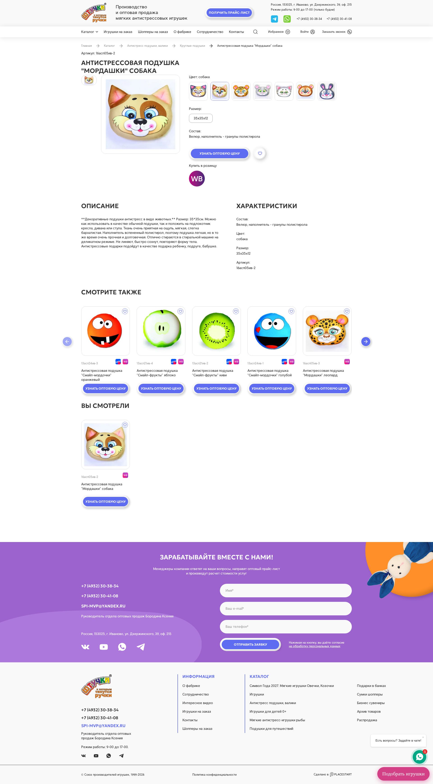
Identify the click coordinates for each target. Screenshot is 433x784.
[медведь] (305, 91)
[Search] (255, 32)
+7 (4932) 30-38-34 (309, 19)
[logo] (93, 12)
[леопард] (241, 91)
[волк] (198, 91)
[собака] (219, 91)
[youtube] (104, 647)
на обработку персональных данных (314, 646)
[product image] (140, 114)
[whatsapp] (287, 19)
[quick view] (105, 331)
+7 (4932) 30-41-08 (339, 19)
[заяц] (327, 91)
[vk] (85, 647)
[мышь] (262, 91)
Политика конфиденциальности (214, 774)
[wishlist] (125, 311)
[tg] (275, 19)
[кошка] (284, 91)
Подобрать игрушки (403, 774)
